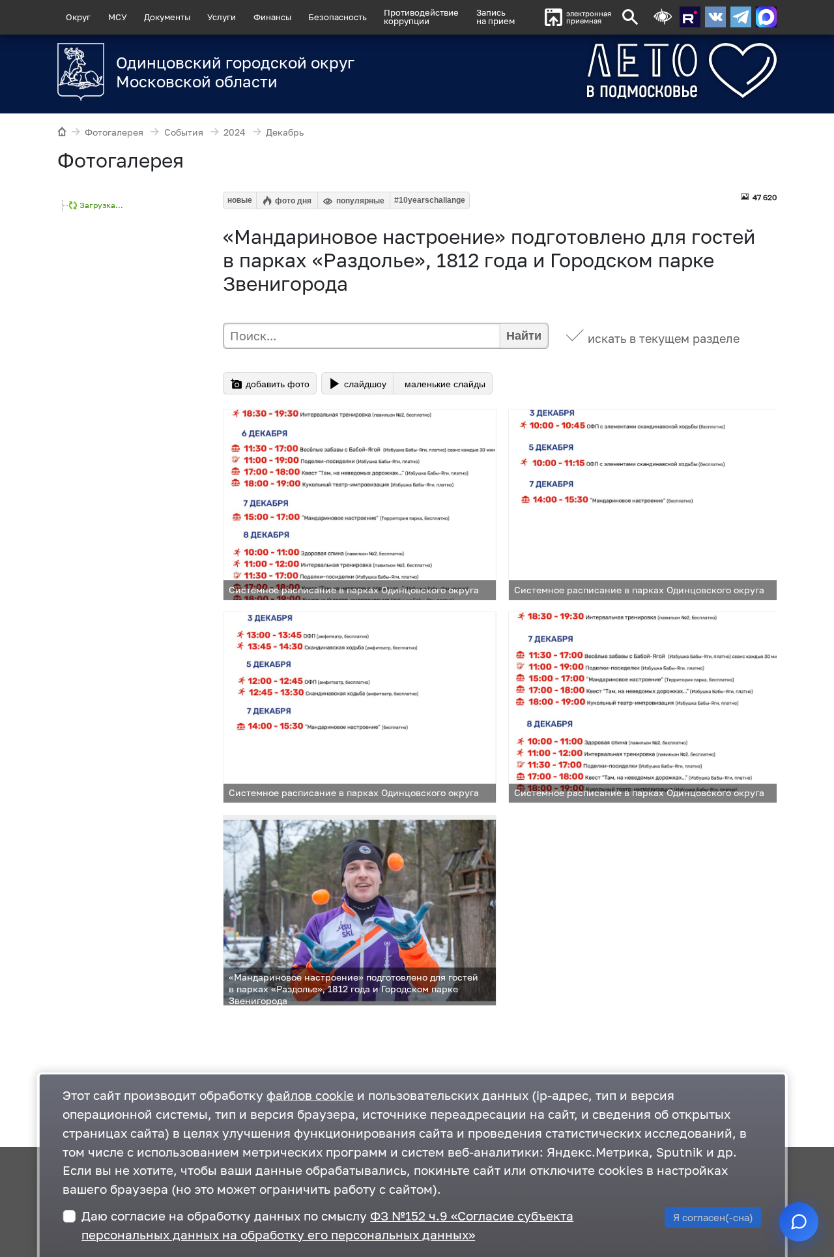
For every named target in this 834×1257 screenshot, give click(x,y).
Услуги (221, 17)
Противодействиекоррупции (421, 16)
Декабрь (285, 132)
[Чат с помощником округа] (798, 1221)
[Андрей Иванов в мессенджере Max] (766, 17)
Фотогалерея (114, 132)
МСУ (117, 17)
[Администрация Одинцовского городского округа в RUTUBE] (690, 17)
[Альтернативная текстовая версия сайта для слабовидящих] (663, 17)
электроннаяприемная (588, 17)
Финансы (272, 17)
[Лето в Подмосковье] (634, 70)
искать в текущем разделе (664, 338)
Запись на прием (495, 16)
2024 (234, 132)
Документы (167, 17)
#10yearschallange (429, 200)
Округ (78, 17)
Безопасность (337, 17)
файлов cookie (310, 1094)
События (183, 132)
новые (239, 200)
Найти (523, 335)
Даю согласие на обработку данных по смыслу (327, 1225)
